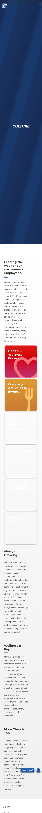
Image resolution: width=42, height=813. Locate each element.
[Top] (38, 770)
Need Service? (27, 770)
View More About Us (8, 247)
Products (5, 807)
